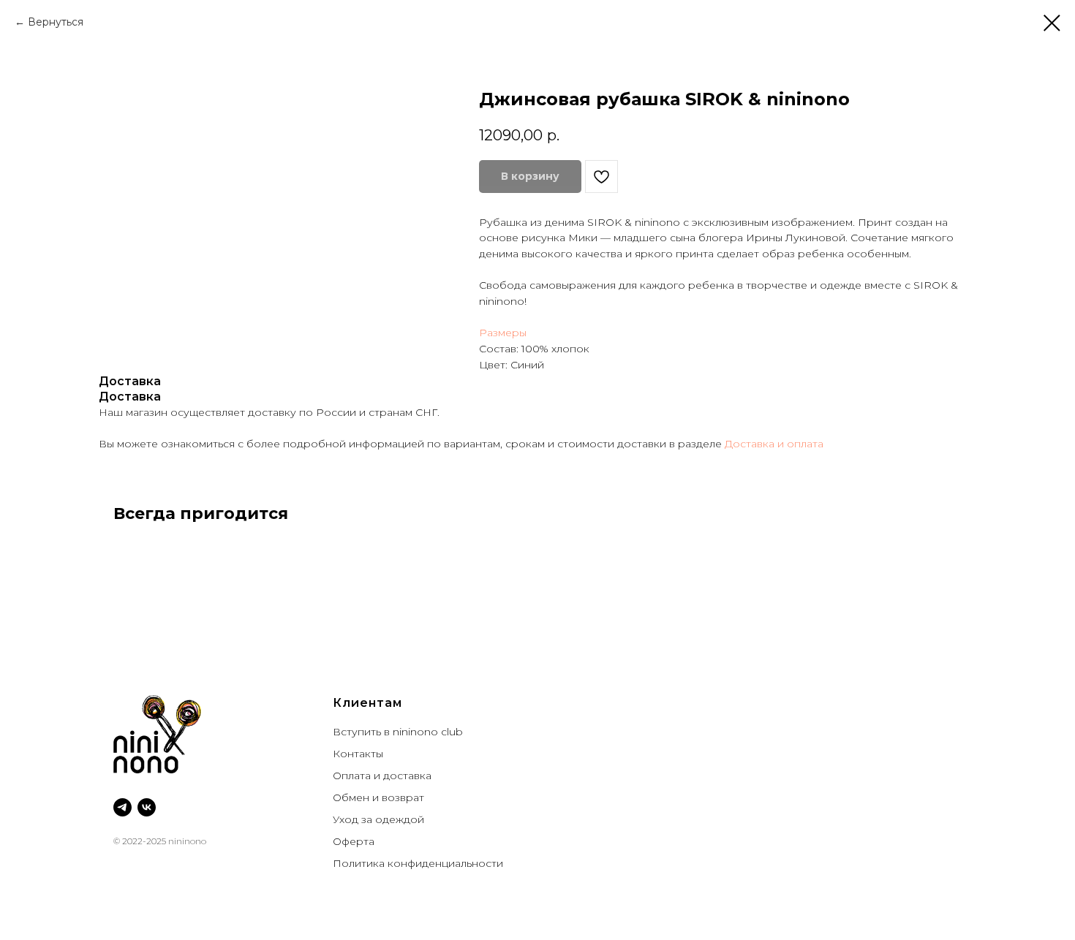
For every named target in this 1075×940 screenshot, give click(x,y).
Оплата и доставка (382, 775)
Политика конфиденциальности (418, 863)
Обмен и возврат (378, 797)
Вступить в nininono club (398, 731)
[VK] (146, 807)
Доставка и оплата (774, 443)
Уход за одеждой (378, 819)
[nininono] (122, 807)
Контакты (358, 753)
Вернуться (57, 22)
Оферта (353, 841)
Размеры (503, 332)
